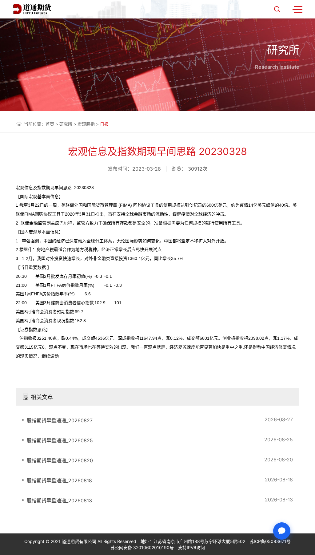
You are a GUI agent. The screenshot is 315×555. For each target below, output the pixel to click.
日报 (104, 124)
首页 (50, 124)
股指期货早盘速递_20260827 (60, 420)
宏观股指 (86, 124)
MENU (297, 9)
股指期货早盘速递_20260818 (59, 480)
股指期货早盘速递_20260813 (59, 500)
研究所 (65, 124)
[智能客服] (281, 531)
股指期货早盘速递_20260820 (60, 460)
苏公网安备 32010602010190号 (142, 547)
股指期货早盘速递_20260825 (60, 440)
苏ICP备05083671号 (270, 541)
